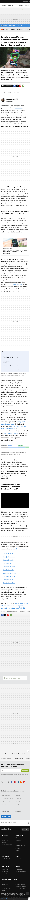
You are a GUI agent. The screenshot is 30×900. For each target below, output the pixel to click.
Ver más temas (6, 816)
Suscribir (25, 770)
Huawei (4, 805)
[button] (12, 99)
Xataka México (5, 882)
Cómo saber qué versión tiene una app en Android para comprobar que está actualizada (15, 251)
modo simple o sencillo (11, 433)
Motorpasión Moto (20, 861)
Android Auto (5, 811)
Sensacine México (20, 884)
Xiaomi (3, 808)
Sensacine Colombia (21, 886)
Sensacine (18, 848)
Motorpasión (19, 858)
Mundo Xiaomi (5, 847)
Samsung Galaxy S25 (18, 758)
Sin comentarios (7, 85)
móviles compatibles (20, 549)
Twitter (17, 86)
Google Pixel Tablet (9, 573)
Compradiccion (5, 873)
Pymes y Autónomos (21, 871)
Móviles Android (6, 795)
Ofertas (18, 808)
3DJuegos (18, 838)
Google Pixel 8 (8, 580)
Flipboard (20, 86)
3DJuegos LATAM (20, 882)
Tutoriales (18, 798)
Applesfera (4, 842)
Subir (24, 829)
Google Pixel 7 (8, 563)
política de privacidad (23, 774)
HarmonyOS (20, 29)
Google (17, 805)
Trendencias (5, 869)
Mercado (18, 802)
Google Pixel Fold (9, 576)
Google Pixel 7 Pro (9, 566)
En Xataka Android (7, 248)
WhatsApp (5, 29)
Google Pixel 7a (8, 570)
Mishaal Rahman (16, 284)
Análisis (18, 795)
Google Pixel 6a (8, 560)
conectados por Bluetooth (18, 280)
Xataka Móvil (5, 840)
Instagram (17, 781)
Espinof (17, 850)
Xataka (3, 838)
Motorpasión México (21, 889)
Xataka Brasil (5, 884)
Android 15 (18, 108)
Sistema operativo (12, 611)
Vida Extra (18, 840)
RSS (21, 781)
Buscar (27, 822)
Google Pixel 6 (8, 553)
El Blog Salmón (19, 869)
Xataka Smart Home (7, 844)
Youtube (14, 781)
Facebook (14, 86)
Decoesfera (5, 871)
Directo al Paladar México (6, 889)
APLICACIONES (19, 5)
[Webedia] (26, 1)
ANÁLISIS (3, 5)
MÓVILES (10, 5)
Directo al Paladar (6, 858)
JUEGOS (27, 5)
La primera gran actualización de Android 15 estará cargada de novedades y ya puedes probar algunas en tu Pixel (16, 753)
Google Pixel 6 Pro (9, 557)
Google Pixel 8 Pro (9, 583)
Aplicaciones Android (7, 798)
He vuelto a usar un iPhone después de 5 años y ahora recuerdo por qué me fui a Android (14, 606)
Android (13, 29)
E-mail (23, 86)
